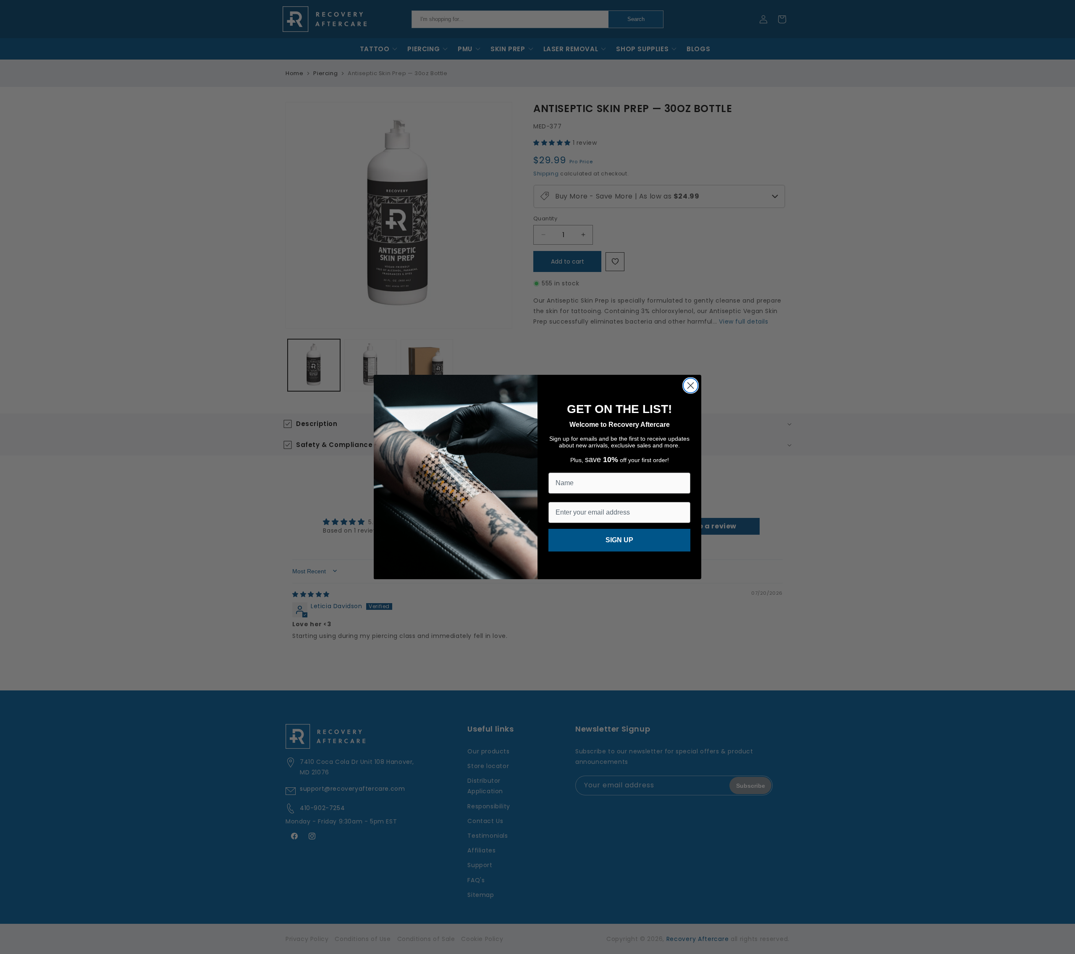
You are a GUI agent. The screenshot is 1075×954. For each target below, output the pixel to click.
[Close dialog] (690, 385)
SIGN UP (619, 540)
